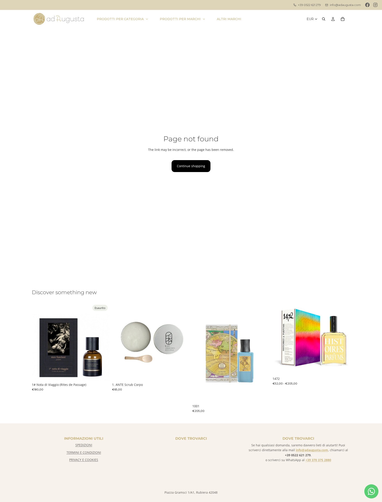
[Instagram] (375, 5)
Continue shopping (191, 166)
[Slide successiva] (183, 342)
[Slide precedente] (118, 342)
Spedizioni (83, 445)
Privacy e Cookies (83, 460)
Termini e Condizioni (84, 452)
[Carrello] (343, 19)
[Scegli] (343, 368)
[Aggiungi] (183, 374)
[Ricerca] (324, 19)
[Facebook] (367, 5)
